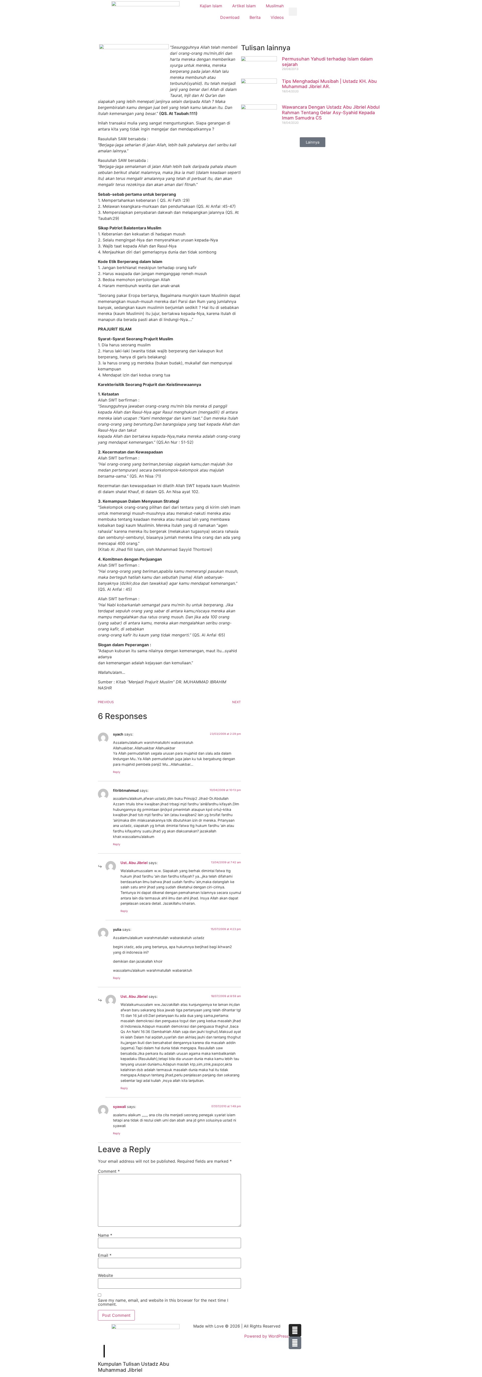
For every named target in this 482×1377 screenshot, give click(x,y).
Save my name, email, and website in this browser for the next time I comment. (163, 1302)
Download (229, 17)
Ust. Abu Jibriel (134, 863)
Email (104, 1255)
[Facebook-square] (295, 1343)
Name (105, 1235)
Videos (277, 17)
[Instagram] (295, 1330)
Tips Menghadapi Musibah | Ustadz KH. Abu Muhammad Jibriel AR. (329, 84)
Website (105, 1275)
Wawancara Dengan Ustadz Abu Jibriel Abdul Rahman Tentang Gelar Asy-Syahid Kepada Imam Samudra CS (331, 112)
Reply (116, 772)
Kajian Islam (211, 5)
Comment (109, 1171)
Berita (255, 17)
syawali (119, 1106)
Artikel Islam (244, 5)
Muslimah (275, 5)
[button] (293, 12)
